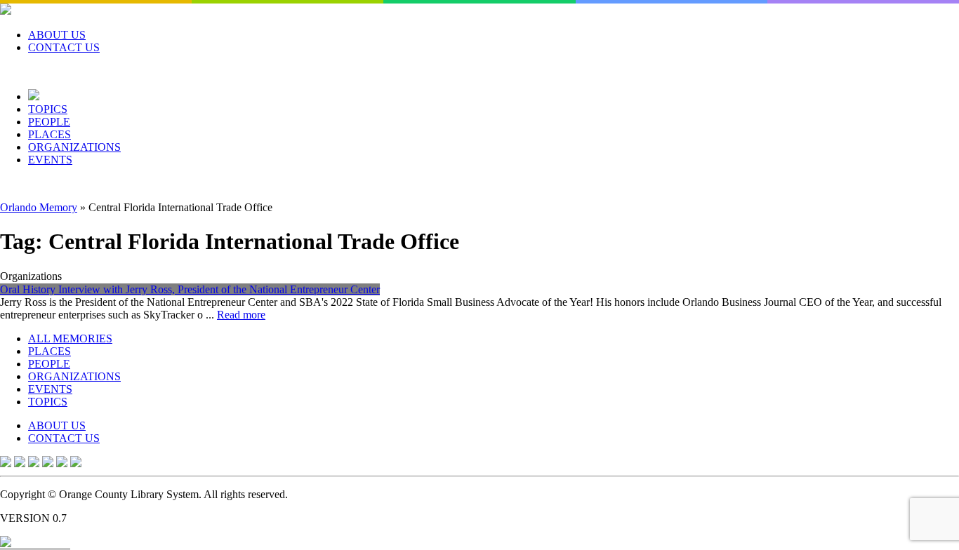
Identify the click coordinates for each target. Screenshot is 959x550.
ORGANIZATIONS (74, 147)
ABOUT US (57, 35)
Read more (241, 315)
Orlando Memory (38, 207)
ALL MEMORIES (70, 338)
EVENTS (50, 160)
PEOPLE (49, 122)
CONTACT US (64, 47)
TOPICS (47, 109)
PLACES (49, 134)
